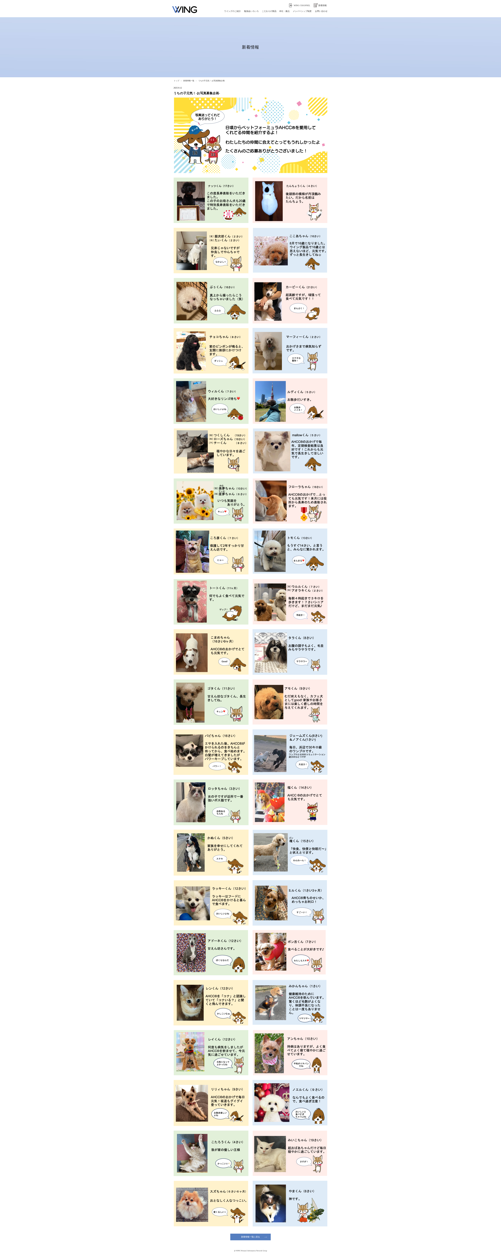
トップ (176, 81)
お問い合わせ (321, 11)
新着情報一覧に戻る (250, 1237)
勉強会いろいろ (251, 11)
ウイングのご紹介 (232, 11)
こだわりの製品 (269, 11)
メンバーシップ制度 (302, 11)
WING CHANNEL (302, 5)
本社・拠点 (284, 11)
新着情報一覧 (188, 81)
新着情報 (322, 5)
